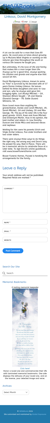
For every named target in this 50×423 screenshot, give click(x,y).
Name (7, 222)
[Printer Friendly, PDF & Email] (25, 22)
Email (7, 231)
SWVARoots (23, 411)
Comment (9, 189)
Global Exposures (39, 414)
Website (7, 240)
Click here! (25, 368)
